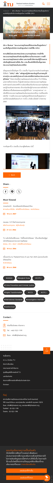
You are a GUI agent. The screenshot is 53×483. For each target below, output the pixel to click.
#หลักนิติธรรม (35, 209)
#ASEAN (9, 278)
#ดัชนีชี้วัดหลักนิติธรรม (23, 209)
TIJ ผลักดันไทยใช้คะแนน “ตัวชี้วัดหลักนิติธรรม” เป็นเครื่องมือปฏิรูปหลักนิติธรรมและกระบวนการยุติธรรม (25, 239)
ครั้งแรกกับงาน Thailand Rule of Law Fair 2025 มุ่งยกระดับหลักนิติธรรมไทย (25, 258)
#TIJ (10, 244)
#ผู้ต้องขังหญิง (20, 225)
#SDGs (5, 244)
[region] (26, 106)
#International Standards (13, 299)
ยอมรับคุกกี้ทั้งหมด (26, 477)
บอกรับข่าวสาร (7, 376)
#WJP (14, 244)
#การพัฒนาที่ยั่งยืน (9, 209)
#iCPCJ (43, 292)
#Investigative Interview (35, 299)
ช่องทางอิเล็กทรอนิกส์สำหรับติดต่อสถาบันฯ (16, 380)
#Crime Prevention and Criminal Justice (19, 285)
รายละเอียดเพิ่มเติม (28, 464)
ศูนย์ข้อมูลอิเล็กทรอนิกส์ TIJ (12, 372)
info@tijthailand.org (19, 335)
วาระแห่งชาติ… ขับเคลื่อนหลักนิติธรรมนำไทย (18, 206)
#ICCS (30, 292)
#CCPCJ (38, 278)
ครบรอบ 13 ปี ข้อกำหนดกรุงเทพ (14, 222)
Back (13, 175)
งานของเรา (6, 11)
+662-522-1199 (16, 330)
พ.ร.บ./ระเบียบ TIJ (9, 360)
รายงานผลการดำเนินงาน (10, 368)
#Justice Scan (9, 307)
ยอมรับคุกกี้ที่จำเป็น (26, 470)
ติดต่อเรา (6, 384)
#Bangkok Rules (23, 278)
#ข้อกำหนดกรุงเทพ (9, 225)
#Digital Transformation (13, 292)
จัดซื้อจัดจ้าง (7, 356)
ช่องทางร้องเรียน (8, 364)
